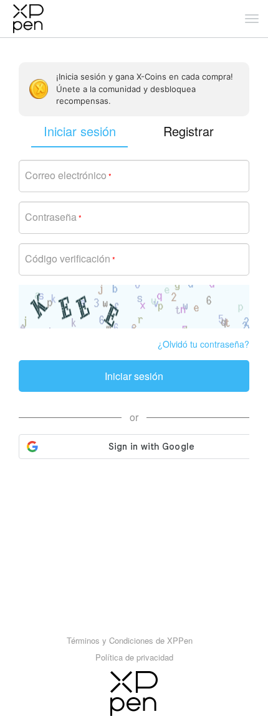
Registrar (188, 131)
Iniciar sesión (134, 376)
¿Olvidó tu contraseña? (203, 344)
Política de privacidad (134, 657)
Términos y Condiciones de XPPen (130, 640)
